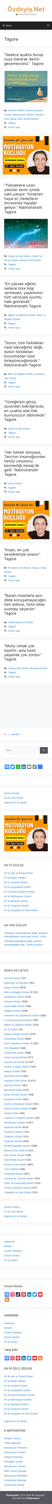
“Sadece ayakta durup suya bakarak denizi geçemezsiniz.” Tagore (24, 59)
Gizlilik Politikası (13, 1251)
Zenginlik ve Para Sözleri (17, 1192)
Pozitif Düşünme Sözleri (17, 1146)
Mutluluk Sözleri (39, 668)
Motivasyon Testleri (15, 1466)
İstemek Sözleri (12, 1085)
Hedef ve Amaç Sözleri (17, 1066)
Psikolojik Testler (13, 1461)
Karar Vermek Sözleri (15, 1094)
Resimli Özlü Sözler (30, 260)
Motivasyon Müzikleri (15, 1475)
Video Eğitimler (12, 1443)
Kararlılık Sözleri (13, 1099)
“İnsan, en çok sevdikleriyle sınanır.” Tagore (22, 554)
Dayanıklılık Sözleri (14, 1006)
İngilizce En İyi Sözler (15, 802)
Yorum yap (14, 127)
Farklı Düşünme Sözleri (20, 622)
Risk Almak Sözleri (28, 119)
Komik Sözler (11, 1113)
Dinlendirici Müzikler (15, 1480)
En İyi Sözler (11, 1029)
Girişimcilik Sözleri (14, 1052)
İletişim (8, 1246)
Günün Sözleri (12, 793)
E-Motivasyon (33, 1498)
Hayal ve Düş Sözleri (19, 256)
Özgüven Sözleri (13, 1141)
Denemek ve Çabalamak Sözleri (22, 1015)
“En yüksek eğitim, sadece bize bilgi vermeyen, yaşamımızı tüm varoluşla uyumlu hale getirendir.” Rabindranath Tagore (23, 295)
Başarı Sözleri (11, 987)
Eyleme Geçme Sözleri (16, 1034)
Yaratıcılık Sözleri (13, 1173)
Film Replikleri (11, 1048)
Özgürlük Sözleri (13, 1136)
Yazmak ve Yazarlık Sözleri (19, 1178)
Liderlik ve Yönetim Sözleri (18, 1118)
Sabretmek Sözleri (14, 1159)
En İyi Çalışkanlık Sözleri (17, 887)
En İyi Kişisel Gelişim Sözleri (19, 891)
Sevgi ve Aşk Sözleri (19, 428)
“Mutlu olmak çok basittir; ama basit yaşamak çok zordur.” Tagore (23, 652)
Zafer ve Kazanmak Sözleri (19, 1183)
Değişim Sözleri (12, 1010)
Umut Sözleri (15, 483)
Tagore (12, 123)
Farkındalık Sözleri (14, 1038)
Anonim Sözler (12, 978)
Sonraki (16, 734)
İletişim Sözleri (12, 1071)
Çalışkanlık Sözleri (14, 996)
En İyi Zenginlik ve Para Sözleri (21, 910)
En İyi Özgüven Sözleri (16, 905)
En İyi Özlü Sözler (13, 798)
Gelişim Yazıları (12, 1438)
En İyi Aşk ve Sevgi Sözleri (18, 873)
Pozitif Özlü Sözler (14, 1485)
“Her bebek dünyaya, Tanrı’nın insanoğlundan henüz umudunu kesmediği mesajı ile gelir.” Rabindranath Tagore (24, 463)
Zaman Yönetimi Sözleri (17, 1187)
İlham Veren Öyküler (15, 1471)
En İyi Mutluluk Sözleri (16, 901)
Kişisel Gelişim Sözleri (16, 1108)
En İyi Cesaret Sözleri (16, 882)
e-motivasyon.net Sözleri (18, 1020)
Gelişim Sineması (13, 1457)
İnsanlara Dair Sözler (19, 567)
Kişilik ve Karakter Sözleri (18, 1104)
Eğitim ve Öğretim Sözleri (22, 315)
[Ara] (44, 750)
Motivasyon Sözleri (23, 114)
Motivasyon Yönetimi (15, 1447)
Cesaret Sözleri (16, 110)
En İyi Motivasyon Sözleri (18, 896)
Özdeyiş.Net (26, 9)
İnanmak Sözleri (13, 1076)
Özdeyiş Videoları (14, 1132)
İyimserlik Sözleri (13, 1090)
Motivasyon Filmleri (15, 1452)
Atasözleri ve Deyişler (16, 983)
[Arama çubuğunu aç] (48, 26)
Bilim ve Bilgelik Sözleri (20, 374)
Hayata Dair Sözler (18, 668)
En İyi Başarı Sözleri (15, 877)
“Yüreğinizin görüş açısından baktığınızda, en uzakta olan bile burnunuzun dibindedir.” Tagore (25, 411)
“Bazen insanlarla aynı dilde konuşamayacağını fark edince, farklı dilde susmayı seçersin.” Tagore (25, 604)
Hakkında (9, 1241)
